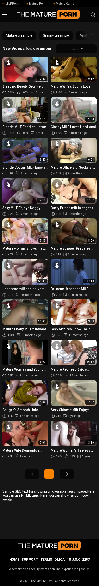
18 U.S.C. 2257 (78, 559)
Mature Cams (65, 3)
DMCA (60, 559)
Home (14, 559)
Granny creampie (56, 35)
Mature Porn (37, 3)
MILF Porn (12, 3)
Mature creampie (19, 35)
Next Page (67, 474)
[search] (93, 14)
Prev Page (32, 474)
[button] (88, 35)
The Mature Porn (42, 581)
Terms (46, 559)
